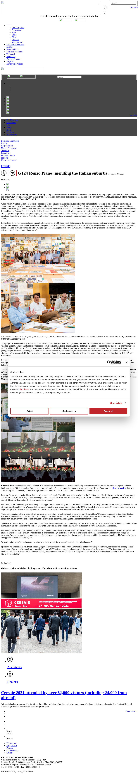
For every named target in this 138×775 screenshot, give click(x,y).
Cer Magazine (18, 27)
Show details (116, 403)
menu (8, 25)
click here (24, 389)
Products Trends (13, 59)
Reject (30, 411)
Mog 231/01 (11, 745)
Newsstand (16, 30)
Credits (9, 753)
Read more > (131, 711)
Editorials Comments (15, 44)
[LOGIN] (110, 7)
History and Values (14, 64)
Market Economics (14, 52)
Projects (9, 61)
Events (9, 47)
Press (14, 35)
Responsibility (12, 49)
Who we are (17, 42)
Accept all (108, 411)
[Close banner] (127, 362)
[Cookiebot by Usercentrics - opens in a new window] (109, 362)
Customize (67, 411)
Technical (10, 54)
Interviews (10, 56)
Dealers (12, 682)
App (14, 32)
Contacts (15, 39)
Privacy (9, 748)
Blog (14, 37)
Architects (14, 667)
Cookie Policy (12, 750)
